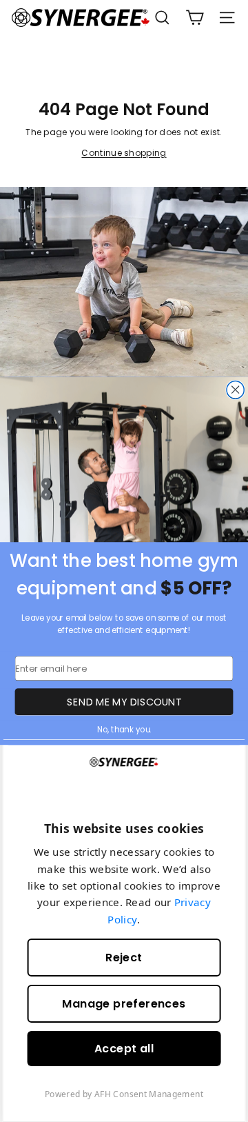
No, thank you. (124, 730)
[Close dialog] (235, 390)
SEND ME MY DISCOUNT (124, 701)
